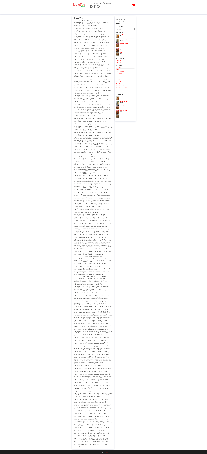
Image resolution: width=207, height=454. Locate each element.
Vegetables (118, 92)
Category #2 (118, 62)
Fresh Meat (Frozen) (120, 71)
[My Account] (130, 5)
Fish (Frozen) (118, 69)
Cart (88, 12)
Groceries (118, 75)
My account (76, 12)
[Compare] (127, 5)
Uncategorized (119, 89)
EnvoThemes (105, 452)
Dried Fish (118, 67)
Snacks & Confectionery (121, 85)
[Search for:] (125, 29)
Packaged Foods (119, 81)
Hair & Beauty (119, 77)
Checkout (82, 12)
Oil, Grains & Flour (120, 79)
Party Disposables (120, 83)
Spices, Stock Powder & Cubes (122, 87)
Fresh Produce (119, 73)
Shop (92, 12)
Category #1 (118, 60)
